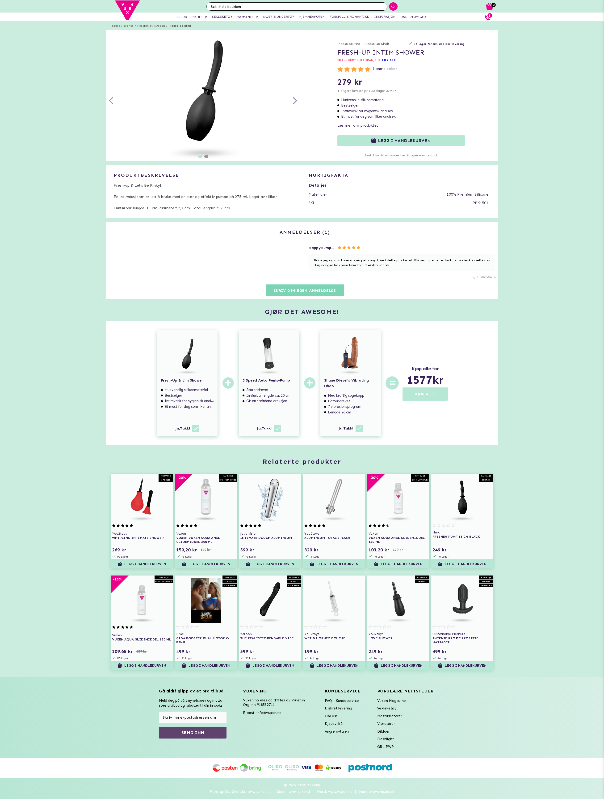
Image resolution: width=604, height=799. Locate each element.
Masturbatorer (389, 716)
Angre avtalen (337, 731)
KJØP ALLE (425, 394)
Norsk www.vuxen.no (335, 792)
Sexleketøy (386, 708)
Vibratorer (386, 724)
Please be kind (179, 25)
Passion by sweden (151, 25)
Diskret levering (338, 708)
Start (116, 25)
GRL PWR (385, 747)
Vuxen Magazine (391, 701)
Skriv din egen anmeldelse (305, 290)
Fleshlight (385, 739)
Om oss (331, 716)
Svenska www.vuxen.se (252, 792)
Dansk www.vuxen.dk (376, 792)
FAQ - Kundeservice (342, 701)
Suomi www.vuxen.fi (294, 792)
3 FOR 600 (387, 60)
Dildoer (383, 731)
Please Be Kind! (376, 44)
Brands (128, 25)
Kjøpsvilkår (334, 724)
